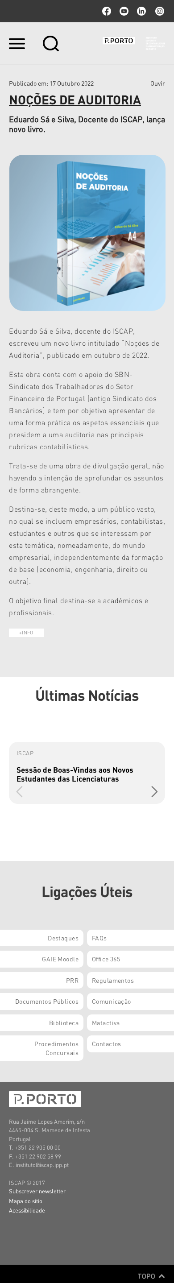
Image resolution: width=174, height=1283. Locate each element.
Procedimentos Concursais (56, 1047)
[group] (87, 773)
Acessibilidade (27, 1210)
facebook (106, 11)
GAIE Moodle (60, 959)
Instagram (158, 11)
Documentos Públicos (47, 1001)
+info (26, 632)
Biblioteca (64, 1022)
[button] (155, 791)
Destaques (63, 938)
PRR (72, 980)
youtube (124, 11)
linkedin (141, 11)
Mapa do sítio (25, 1200)
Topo (147, 1275)
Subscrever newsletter (37, 1191)
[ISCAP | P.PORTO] (134, 43)
